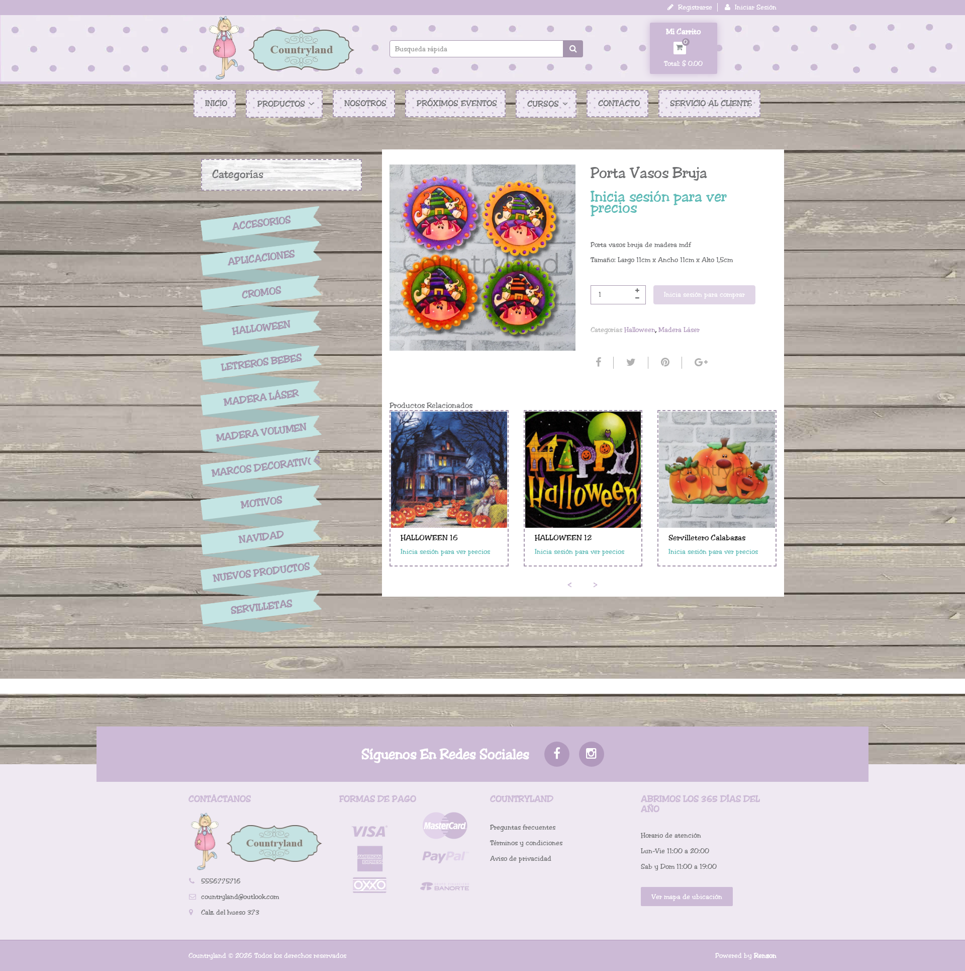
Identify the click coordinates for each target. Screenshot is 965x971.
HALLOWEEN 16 (429, 538)
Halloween (261, 328)
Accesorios (261, 222)
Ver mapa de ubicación (686, 897)
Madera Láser (261, 397)
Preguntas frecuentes (522, 827)
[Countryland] (281, 48)
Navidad (261, 537)
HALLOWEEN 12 (563, 538)
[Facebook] (597, 363)
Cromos (261, 293)
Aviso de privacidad (520, 858)
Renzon (765, 955)
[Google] (700, 363)
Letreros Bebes (262, 362)
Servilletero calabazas (706, 538)
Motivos (261, 502)
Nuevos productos (261, 572)
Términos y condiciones (526, 843)
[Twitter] (629, 363)
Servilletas (261, 607)
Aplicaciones (261, 258)
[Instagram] (591, 754)
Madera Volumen (261, 432)
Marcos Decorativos (261, 466)
